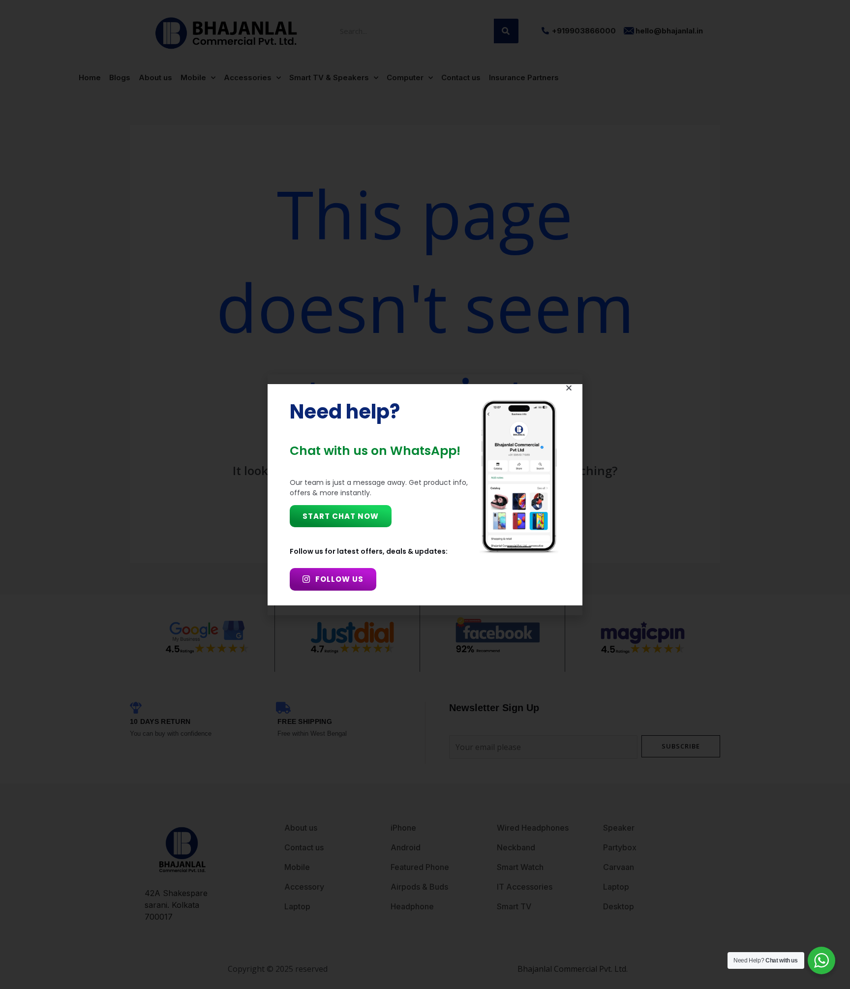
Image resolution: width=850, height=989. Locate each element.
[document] (425, 494)
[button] (569, 387)
